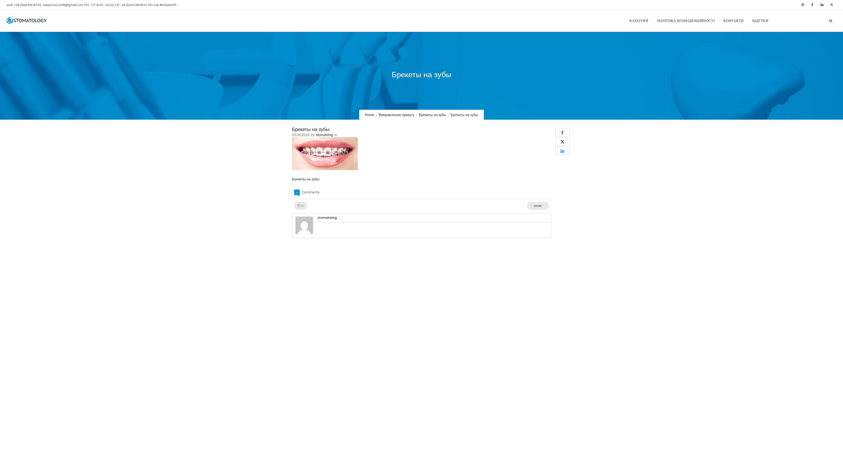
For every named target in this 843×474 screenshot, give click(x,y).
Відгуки (760, 20)
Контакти (733, 20)
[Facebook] (812, 5)
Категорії (638, 20)
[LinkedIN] (822, 5)
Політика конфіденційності (686, 20)
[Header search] (830, 20)
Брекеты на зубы (432, 115)
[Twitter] (831, 5)
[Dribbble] (802, 5)
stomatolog (324, 135)
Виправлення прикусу (396, 115)
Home (369, 115)
